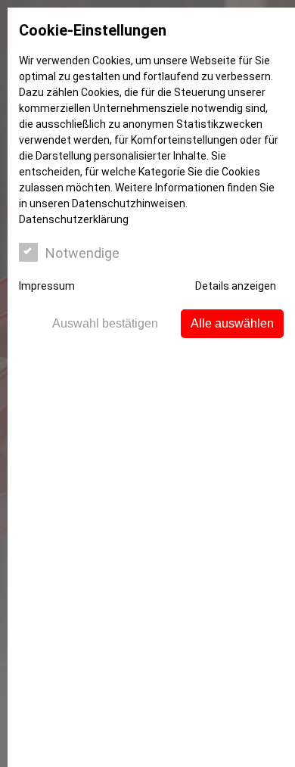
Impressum (47, 286)
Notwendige (82, 253)
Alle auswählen (232, 323)
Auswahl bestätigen (105, 323)
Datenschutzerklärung (74, 219)
